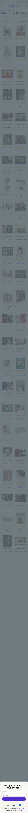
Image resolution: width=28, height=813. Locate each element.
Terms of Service (21, 808)
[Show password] (24, 795)
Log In (20, 810)
